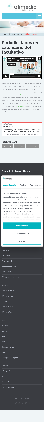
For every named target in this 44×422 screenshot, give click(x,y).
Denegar (22, 241)
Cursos (4, 331)
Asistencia (5, 326)
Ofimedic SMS (7, 272)
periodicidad (32, 146)
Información (6, 371)
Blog (3, 352)
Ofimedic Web (7, 296)
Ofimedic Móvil (7, 301)
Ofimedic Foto (7, 307)
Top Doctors (6, 250)
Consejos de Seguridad (11, 358)
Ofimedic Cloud (8, 291)
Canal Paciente (7, 261)
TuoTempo (6, 256)
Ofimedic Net (7, 312)
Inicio (4, 34)
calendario (7, 146)
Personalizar (20, 233)
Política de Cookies (9, 387)
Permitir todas (22, 226)
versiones (21, 106)
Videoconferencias (9, 266)
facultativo (19, 146)
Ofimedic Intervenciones (11, 277)
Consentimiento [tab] (9, 185)
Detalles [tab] (22, 185)
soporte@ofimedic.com (21, 95)
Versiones (5, 342)
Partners (5, 376)
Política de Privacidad (10, 382)
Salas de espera (8, 347)
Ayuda (19, 34)
